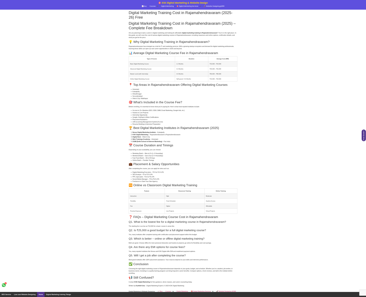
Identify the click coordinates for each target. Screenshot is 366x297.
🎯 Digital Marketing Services (187, 6)
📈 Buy (144, 6)
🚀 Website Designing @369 (214, 6)
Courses (153, 6)
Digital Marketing (167, 6)
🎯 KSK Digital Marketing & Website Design (183, 2)
